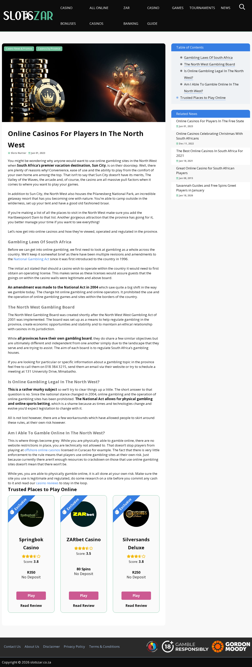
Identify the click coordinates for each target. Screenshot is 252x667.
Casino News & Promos (19, 48)
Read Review (31, 605)
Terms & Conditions (104, 646)
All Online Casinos (99, 16)
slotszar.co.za (40, 662)
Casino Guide (153, 16)
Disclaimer (51, 646)
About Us (32, 646)
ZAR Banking (130, 16)
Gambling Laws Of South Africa (208, 57)
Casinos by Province (49, 48)
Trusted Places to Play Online (203, 97)
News (225, 8)
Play (31, 595)
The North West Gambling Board (209, 64)
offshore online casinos (42, 450)
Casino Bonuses (68, 16)
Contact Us (12, 646)
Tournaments (202, 8)
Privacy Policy (74, 646)
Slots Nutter (18, 153)
